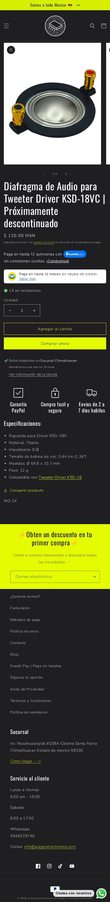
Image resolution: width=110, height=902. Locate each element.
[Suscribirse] (94, 577)
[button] (6, 26)
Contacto (18, 642)
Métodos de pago (25, 619)
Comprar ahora (55, 343)
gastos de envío (44, 242)
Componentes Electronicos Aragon (47, 898)
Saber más (27, 278)
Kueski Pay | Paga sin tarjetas (36, 665)
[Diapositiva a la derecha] (66, 174)
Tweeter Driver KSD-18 (60, 477)
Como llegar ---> (25, 761)
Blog (14, 654)
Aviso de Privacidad (27, 689)
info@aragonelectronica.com (50, 846)
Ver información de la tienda (33, 374)
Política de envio (24, 631)
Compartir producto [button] (27, 490)
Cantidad (11, 300)
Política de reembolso (29, 712)
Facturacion (20, 608)
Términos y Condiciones (30, 700)
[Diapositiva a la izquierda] (43, 174)
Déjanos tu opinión (26, 677)
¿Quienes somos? (25, 596)
